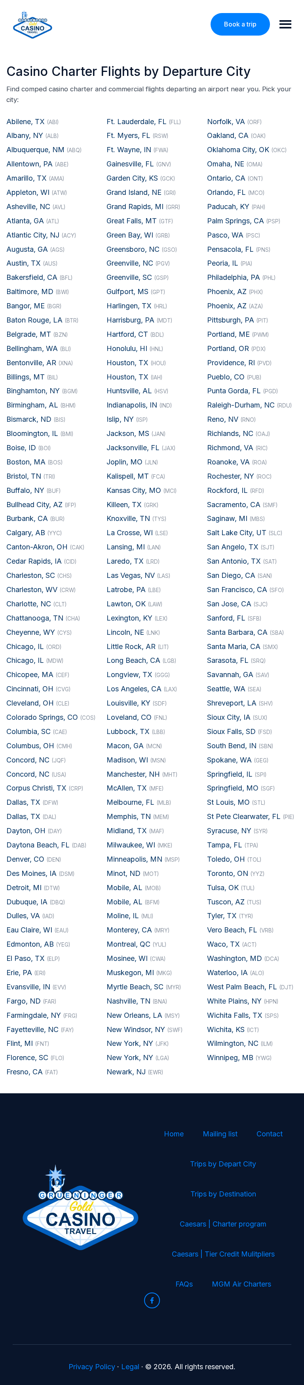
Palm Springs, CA (243, 221)
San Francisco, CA (245, 589)
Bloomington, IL (39, 433)
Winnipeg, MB (239, 1057)
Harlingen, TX (136, 306)
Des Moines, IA (40, 873)
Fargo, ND (31, 1001)
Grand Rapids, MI (143, 206)
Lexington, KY (136, 618)
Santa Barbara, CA (245, 632)
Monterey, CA (137, 930)
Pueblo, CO (234, 377)
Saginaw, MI (236, 518)
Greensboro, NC (141, 249)
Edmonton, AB (38, 944)
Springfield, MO (241, 788)
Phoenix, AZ (235, 291)
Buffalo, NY (33, 490)
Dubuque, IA (35, 902)
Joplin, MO (132, 462)
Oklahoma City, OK (247, 149)
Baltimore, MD (37, 291)
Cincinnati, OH (38, 689)
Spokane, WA (237, 760)
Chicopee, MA (37, 674)
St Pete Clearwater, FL (250, 816)
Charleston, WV (41, 589)
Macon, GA (134, 746)
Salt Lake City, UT (244, 532)
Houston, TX (136, 363)
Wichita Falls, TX (243, 1015)
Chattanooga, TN (43, 618)
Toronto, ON (235, 873)
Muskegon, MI (139, 972)
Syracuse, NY (237, 830)
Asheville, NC (35, 206)
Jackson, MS (135, 433)
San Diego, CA (239, 575)
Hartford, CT (135, 334)
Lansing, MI (133, 547)
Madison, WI (136, 760)
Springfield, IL (236, 774)
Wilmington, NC (240, 1043)
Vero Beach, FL (240, 930)
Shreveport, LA (240, 703)
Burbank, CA (35, 518)
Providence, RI (239, 363)
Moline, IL (129, 915)
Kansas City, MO (141, 490)
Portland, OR (236, 348)
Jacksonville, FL (140, 447)
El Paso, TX (33, 958)
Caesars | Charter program (223, 1224)
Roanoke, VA (237, 462)
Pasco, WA (233, 235)
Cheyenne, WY (39, 632)
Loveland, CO (136, 717)
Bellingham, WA (38, 348)
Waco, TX (231, 944)
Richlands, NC (238, 433)
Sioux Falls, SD (239, 731)
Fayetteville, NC (40, 1029)
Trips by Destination (223, 1194)
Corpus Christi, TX (44, 788)
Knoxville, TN (136, 518)
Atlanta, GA (32, 221)
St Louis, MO (236, 802)
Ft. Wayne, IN (137, 149)
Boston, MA (34, 462)
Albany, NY (32, 135)
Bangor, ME (33, 306)
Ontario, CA (235, 178)
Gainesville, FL (138, 164)
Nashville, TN (136, 1001)
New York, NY (137, 1043)
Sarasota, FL (236, 660)
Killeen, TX (132, 504)
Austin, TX (31, 263)
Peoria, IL (229, 263)
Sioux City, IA (237, 717)
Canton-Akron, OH (45, 547)
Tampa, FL (232, 845)
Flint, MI (27, 1043)
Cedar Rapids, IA (41, 561)
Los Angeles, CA (141, 689)
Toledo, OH (234, 859)
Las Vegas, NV (138, 575)
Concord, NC (36, 760)
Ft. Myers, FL (137, 135)
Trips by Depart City (223, 1164)
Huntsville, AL (137, 391)
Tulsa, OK (231, 887)
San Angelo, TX (240, 547)
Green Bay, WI (138, 235)
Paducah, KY (236, 206)
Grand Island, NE (141, 192)
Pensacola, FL (238, 249)
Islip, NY (127, 419)
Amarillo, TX (35, 178)
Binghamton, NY (42, 391)
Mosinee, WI (135, 958)
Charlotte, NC (36, 604)
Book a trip (240, 24)
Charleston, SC (39, 575)
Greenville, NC (138, 263)
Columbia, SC (36, 731)
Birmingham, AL (41, 405)
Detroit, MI (33, 887)
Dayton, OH (34, 830)
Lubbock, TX (135, 731)
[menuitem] (174, 1134)
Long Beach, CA (141, 660)
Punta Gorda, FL (242, 391)
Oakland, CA (236, 135)
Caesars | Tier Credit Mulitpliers (223, 1254)
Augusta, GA (35, 249)
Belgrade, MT (37, 334)
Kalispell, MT (135, 476)
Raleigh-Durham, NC (249, 405)
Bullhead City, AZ (41, 504)
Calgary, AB (34, 532)
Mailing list (220, 1134)
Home (174, 1134)
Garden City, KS (140, 178)
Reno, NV (231, 419)
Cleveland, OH (37, 703)
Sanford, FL (234, 618)
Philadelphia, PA (241, 277)
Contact (269, 1134)
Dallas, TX (32, 802)
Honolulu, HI (134, 348)
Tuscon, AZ (234, 902)
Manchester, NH (141, 774)
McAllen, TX (134, 788)
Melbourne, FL (138, 802)
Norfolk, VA (234, 121)
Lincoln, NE (133, 632)
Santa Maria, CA (242, 646)
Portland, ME (238, 334)
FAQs (184, 1284)
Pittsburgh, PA (237, 320)
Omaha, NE (234, 164)
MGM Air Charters (241, 1284)
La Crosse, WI (137, 532)
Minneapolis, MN (143, 859)
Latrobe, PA (133, 589)
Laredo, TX (133, 561)
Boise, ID (28, 447)
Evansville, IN (36, 987)
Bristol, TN (30, 476)
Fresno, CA (32, 1072)
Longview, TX (138, 674)
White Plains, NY (242, 1001)
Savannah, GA (238, 674)
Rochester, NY (239, 476)
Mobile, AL (133, 887)
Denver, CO (33, 859)
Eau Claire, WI (37, 930)
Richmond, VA (237, 447)
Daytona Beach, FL (46, 845)
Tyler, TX (230, 915)
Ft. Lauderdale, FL (143, 121)
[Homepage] (33, 24)
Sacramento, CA (242, 504)
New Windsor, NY (144, 1029)
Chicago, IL (33, 646)
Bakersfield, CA (39, 277)
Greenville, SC (137, 277)
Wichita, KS (233, 1029)
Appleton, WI (36, 192)
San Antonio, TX (242, 561)
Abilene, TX (32, 121)
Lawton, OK (134, 604)
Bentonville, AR (39, 363)
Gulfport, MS (135, 291)
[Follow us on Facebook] (152, 1300)
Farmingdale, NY (41, 1015)
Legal (130, 1366)
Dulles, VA (30, 915)
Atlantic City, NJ (41, 235)
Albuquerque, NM (44, 149)
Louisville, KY (136, 703)
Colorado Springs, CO (50, 717)
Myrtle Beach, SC (143, 987)
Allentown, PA (37, 164)
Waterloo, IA (235, 972)
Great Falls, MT (139, 221)
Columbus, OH (39, 746)
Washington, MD (243, 958)
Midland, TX (135, 830)
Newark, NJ (134, 1072)
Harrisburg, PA (139, 320)
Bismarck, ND (35, 419)
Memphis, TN (137, 816)
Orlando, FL (235, 192)
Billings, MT (32, 377)
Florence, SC (35, 1057)
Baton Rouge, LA (42, 320)
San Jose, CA (237, 604)
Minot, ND (132, 873)
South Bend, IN (240, 746)
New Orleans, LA (143, 1015)
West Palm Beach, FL (250, 987)
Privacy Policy (91, 1366)
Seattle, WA (234, 689)
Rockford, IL (235, 490)
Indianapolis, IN (139, 405)
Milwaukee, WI (139, 845)
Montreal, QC (136, 944)
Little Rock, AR (137, 646)
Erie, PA (26, 972)
